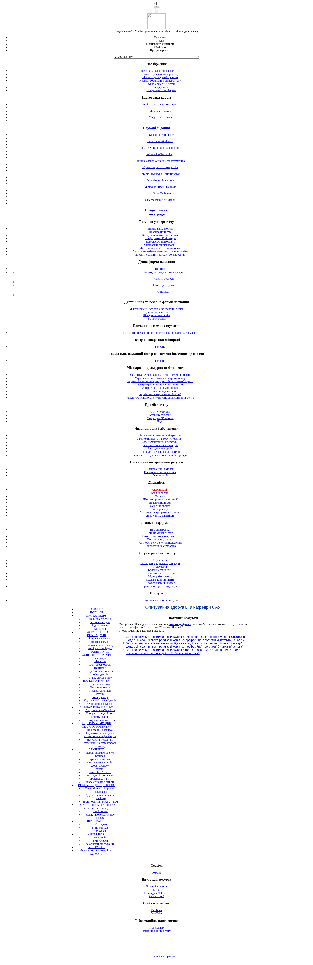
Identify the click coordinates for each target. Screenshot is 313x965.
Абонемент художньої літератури (160, 451)
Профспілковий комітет (160, 582)
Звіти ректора (160, 509)
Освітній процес (160, 505)
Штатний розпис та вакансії (160, 499)
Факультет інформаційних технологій (96, 852)
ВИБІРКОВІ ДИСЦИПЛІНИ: (96, 785)
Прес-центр (156, 927)
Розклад (156, 872)
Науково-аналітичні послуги (160, 600)
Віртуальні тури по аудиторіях (160, 586)
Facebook (156, 910)
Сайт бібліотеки (160, 411)
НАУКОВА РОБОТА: (96, 680)
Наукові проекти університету (160, 74)
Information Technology (160, 154)
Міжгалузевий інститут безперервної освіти (156, 308)
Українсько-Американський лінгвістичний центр (160, 374)
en (159, 3)
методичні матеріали (100, 775)
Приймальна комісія (160, 228)
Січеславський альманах (160, 199)
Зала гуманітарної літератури (160, 441)
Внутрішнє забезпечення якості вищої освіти (160, 251)
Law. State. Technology (160, 193)
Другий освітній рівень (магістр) (100, 796)
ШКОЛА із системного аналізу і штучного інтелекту (96, 806)
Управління (160, 560)
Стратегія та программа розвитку (160, 512)
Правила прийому (160, 231)
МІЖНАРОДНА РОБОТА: (96, 706)
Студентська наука (160, 117)
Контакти (100, 628)
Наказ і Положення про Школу (100, 816)
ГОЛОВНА (96, 609)
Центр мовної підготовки (160, 391)
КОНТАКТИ (96, 847)
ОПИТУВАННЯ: (96, 821)
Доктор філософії (100, 664)
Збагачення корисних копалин (160, 147)
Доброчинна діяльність (160, 515)
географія (100, 837)
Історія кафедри (100, 622)
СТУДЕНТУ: (96, 749)
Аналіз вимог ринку (100, 677)
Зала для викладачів (160, 448)
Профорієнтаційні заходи (160, 238)
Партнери (100, 667)
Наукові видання (156, 128)
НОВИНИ (96, 612)
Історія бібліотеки (160, 414)
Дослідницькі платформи (160, 90)
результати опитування (100, 843)
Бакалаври (100, 658)
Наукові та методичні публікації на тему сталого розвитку (100, 743)
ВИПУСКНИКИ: (96, 834)
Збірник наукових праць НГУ (160, 167)
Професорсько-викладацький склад (100, 643)
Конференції (160, 87)
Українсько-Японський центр (160, 387)
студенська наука (100, 778)
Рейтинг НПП (100, 651)
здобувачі (100, 830)
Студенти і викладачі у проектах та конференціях (100, 734)
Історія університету (160, 532)
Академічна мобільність (100, 710)
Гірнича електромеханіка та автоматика (160, 160)
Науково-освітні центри (160, 83)
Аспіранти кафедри (100, 648)
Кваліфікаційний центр (160, 579)
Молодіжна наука (160, 110)
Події (160, 421)
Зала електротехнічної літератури (160, 435)
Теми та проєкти (100, 687)
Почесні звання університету (160, 536)
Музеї (156, 889)
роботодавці (100, 824)
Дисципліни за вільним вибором (160, 248)
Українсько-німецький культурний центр (160, 378)
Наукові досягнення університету (160, 80)
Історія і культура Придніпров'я (160, 173)
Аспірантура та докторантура (160, 104)
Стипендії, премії (163, 285)
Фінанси (160, 496)
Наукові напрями (100, 684)
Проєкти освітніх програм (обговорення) (160, 254)
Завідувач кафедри (100, 638)
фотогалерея (100, 840)
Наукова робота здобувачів (100, 700)
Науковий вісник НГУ (160, 134)
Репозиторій (160, 475)
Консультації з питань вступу (160, 235)
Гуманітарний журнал (160, 180)
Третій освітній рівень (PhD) (100, 801)
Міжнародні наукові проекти (160, 77)
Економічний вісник (160, 141)
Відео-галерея (100, 625)
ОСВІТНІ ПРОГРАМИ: (96, 654)
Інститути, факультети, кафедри (163, 272)
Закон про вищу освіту (157, 930)
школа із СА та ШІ (100, 772)
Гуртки (100, 693)
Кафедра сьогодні (100, 618)
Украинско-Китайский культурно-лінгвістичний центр (160, 397)
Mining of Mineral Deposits (160, 186)
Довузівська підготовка (160, 241)
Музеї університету (160, 576)
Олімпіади (163, 291)
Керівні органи (160, 492)
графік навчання (100, 759)
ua (154, 3)
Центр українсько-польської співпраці (160, 384)
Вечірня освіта (157, 318)
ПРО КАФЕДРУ (96, 615)
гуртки (100, 768)
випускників (100, 827)
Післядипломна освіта (156, 315)
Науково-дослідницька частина (160, 70)
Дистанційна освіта (157, 312)
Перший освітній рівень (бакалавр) (100, 790)
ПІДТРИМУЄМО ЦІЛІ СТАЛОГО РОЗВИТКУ (96, 725)
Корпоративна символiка (160, 545)
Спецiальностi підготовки (160, 244)
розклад (100, 755)
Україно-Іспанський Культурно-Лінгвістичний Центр (160, 381)
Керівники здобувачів (100, 703)
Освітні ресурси (164, 278)
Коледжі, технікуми (160, 569)
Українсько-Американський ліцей (160, 394)
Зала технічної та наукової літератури (160, 438)
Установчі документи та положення (160, 542)
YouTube (156, 913)
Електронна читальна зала (160, 472)
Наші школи (100, 811)
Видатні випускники (160, 539)
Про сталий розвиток (100, 729)
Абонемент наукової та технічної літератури (160, 455)
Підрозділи (160, 566)
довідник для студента (100, 752)
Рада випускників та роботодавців (100, 673)
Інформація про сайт (164, 956)
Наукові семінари (100, 690)
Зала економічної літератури (160, 445)
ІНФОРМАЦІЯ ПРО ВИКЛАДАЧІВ (96, 633)
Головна (160, 346)
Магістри (100, 661)
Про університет (160, 529)
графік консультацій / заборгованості (100, 764)
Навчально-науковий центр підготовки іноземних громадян (160, 332)
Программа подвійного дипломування (100, 715)
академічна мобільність (100, 781)
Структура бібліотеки (160, 418)
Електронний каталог (160, 468)
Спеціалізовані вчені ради (156, 212)
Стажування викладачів (100, 720)
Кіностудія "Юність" (156, 893)
